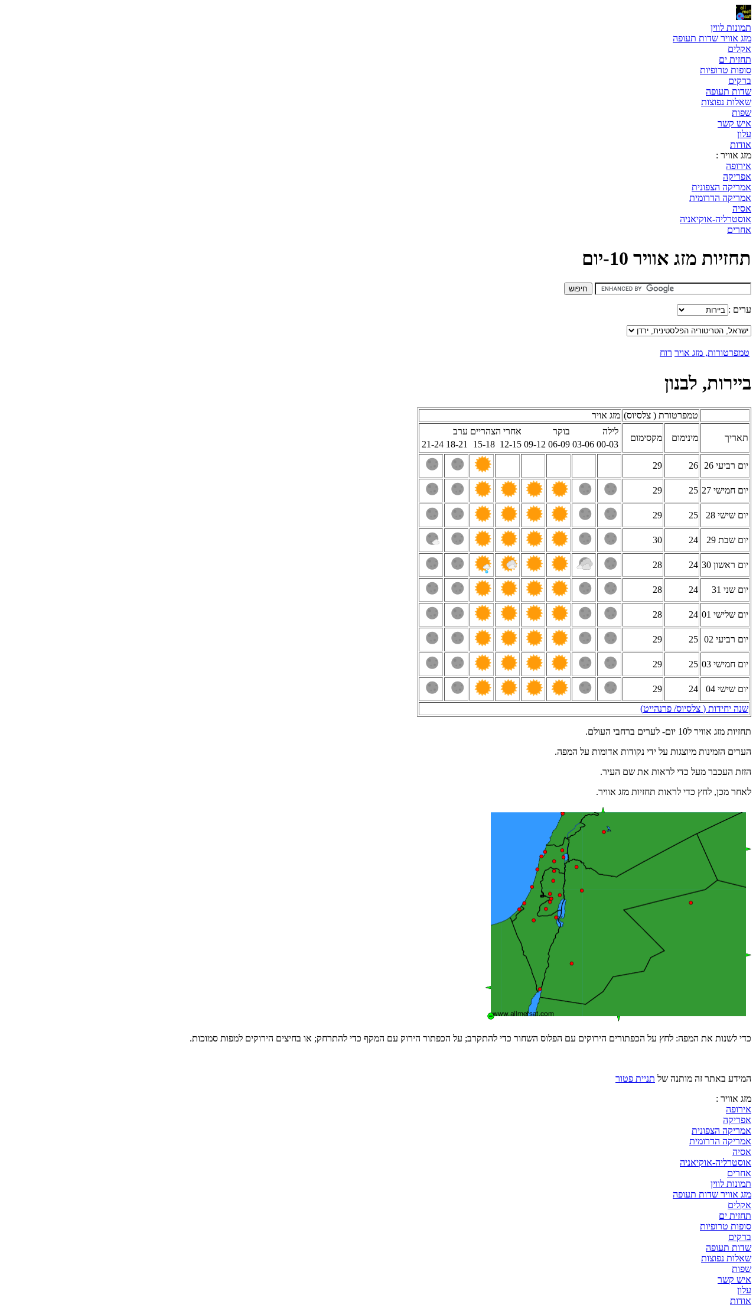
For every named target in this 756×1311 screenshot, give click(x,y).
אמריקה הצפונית (721, 187)
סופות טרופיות (725, 70)
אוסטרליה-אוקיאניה (715, 219)
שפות (741, 113)
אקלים (739, 49)
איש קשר (734, 123)
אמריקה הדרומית (720, 198)
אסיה (741, 208)
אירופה (738, 166)
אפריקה (737, 176)
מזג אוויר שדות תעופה (712, 38)
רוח (666, 353)
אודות (740, 144)
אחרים (739, 230)
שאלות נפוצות (726, 102)
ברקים (739, 81)
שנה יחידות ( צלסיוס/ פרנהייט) (694, 708)
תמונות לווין (731, 27)
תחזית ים (735, 59)
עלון (744, 134)
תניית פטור (635, 1078)
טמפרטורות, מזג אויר (712, 353)
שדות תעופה (728, 91)
